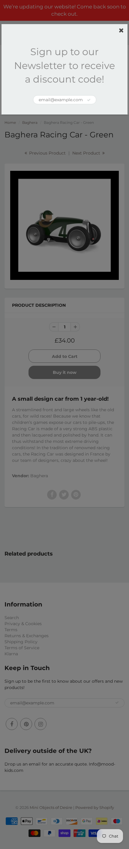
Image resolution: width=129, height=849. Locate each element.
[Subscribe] (89, 100)
